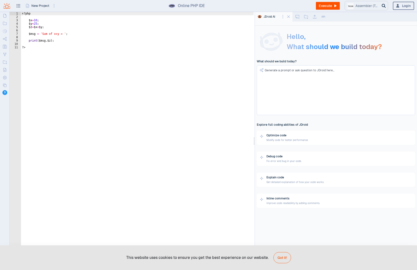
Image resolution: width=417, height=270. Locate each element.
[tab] (259, 17)
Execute (325, 6)
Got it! (282, 258)
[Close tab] (288, 16)
